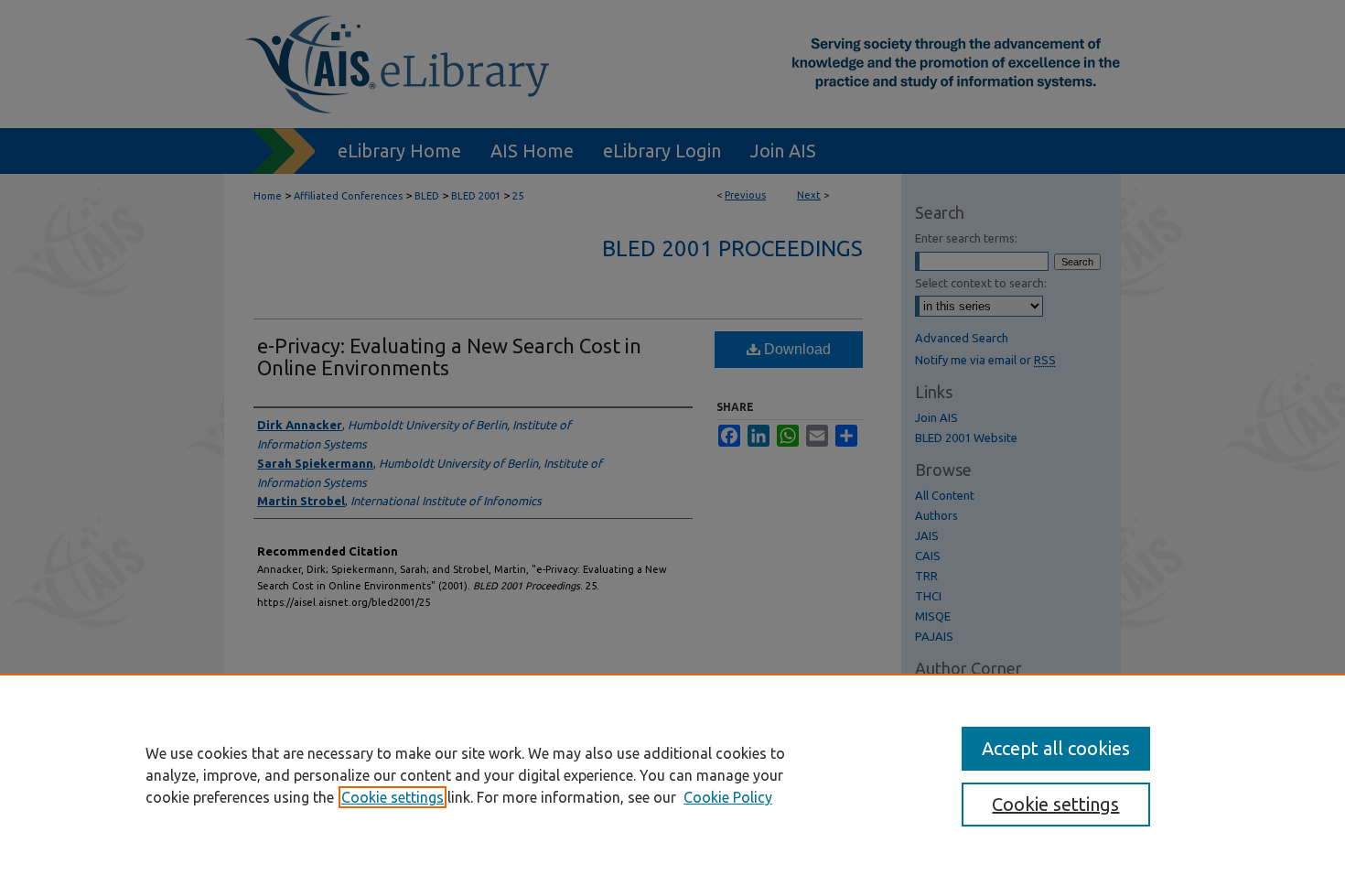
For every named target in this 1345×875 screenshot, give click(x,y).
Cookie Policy (727, 797)
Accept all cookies (1056, 748)
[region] (672, 774)
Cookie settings (392, 797)
